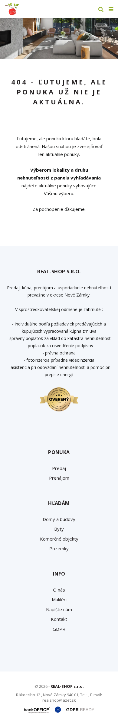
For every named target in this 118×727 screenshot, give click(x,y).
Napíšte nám (59, 609)
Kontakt (59, 619)
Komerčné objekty (59, 539)
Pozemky (59, 548)
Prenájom (59, 478)
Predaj (59, 468)
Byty (59, 529)
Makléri (59, 599)
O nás (59, 590)
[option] (59, 38)
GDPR (59, 629)
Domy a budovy (59, 519)
